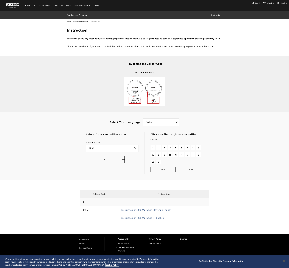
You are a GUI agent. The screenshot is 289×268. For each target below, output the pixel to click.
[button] (255, 3)
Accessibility (123, 239)
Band (163, 169)
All (105, 159)
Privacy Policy (155, 239)
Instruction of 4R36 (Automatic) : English (142, 217)
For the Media (85, 248)
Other (190, 169)
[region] (144, 261)
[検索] (134, 148)
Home (69, 21)
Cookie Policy (155, 243)
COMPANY (84, 239)
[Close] (284, 261)
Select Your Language (125, 122)
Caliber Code (93, 142)
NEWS (82, 243)
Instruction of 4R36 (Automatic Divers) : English (146, 209)
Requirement (123, 243)
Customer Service (81, 21)
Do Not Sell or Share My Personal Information (221, 261)
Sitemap (183, 239)
